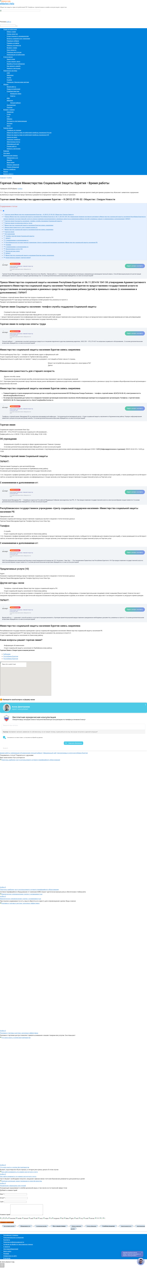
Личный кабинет (15, 103)
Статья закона (8, 57)
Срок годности (11, 50)
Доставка (6, 153)
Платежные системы (10, 71)
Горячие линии (8, 128)
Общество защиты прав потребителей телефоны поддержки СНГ (28, 135)
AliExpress (10, 100)
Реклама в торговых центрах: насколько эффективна (19, 1033)
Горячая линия (9, 232)
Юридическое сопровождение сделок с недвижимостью (20, 899)
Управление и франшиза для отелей (13, 1186)
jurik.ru (9, 22)
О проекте (6, 1247)
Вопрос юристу (8, 174)
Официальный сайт (13, 144)
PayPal (9, 77)
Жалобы (9, 160)
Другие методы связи (13, 251)
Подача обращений (13, 167)
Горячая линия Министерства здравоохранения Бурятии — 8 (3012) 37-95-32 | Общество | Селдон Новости (39, 214)
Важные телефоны (9, 169)
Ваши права (10, 162)
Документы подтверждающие (17, 121)
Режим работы (12, 146)
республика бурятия (80, 753)
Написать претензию (13, 68)
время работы (5, 753)
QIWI (8, 73)
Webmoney (10, 75)
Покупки (9, 107)
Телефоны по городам (14, 130)
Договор (9, 123)
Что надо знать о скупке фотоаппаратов (14, 1167)
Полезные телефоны (13, 139)
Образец (9, 119)
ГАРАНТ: (8, 238)
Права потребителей (10, 29)
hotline (20, 189)
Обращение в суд (12, 158)
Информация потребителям (16, 54)
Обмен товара (11, 32)
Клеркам (6, 151)
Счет (8, 116)
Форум (5, 171)
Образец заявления (13, 165)
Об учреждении (10, 234)
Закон (9, 126)
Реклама (6, 1253)
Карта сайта (7, 1251)
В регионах (6, 1258)
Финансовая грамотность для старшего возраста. (21, 227)
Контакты (6, 1240)
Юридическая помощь (10, 155)
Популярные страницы (10, 1235)
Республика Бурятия (10, 656)
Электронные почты (13, 142)
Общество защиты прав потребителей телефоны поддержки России (29, 132)
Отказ (9, 114)
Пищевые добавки (13, 41)
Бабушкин (6, 654)
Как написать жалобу (14, 66)
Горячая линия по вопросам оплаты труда (18, 223)
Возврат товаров (9, 110)
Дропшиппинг (11, 105)
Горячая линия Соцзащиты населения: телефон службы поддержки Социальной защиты (33, 221)
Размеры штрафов (13, 43)
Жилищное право (15, 93)
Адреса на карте (12, 137)
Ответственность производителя (18, 36)
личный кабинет (37, 753)
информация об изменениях (21, 753)
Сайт (2, 1202)
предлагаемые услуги (65, 753)
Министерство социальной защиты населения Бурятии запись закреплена (29, 225)
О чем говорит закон (13, 61)
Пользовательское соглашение (13, 1237)
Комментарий (5, 1214)
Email (2, 1198)
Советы (12, 96)
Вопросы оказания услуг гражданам (18, 38)
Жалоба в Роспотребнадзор (16, 64)
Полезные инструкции (14, 52)
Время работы (11, 87)
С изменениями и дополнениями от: (17, 240)
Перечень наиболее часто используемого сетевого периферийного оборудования (29, 889)
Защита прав (11, 59)
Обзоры (5, 84)
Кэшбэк (9, 80)
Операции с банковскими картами (18, 82)
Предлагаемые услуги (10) (14, 249)
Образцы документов (14, 45)
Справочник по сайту (10, 1256)
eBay (8, 98)
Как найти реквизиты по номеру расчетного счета (18, 1176)
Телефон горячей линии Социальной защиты (20, 236)
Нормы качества (12, 34)
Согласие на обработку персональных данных (18, 1244)
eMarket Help (7, 3)
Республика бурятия (10, 659)
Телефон (8, 244)
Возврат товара (12, 48)
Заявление (10, 112)
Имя (2, 1194)
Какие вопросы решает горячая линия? (18, 257)
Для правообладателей (10, 1249)
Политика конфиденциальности (13, 1242)
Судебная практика (13, 91)
